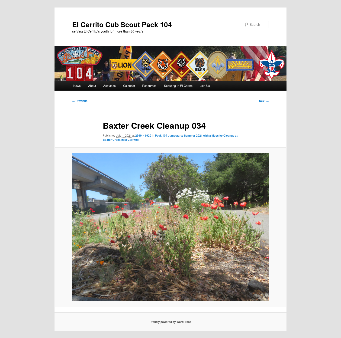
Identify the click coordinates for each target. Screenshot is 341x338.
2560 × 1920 (143, 135)
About (92, 85)
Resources (149, 85)
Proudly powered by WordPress (170, 322)
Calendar (129, 85)
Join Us (205, 85)
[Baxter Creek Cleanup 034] (170, 227)
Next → (264, 101)
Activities (109, 85)
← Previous (79, 101)
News (77, 85)
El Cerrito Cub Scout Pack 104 (122, 24)
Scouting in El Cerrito (178, 85)
